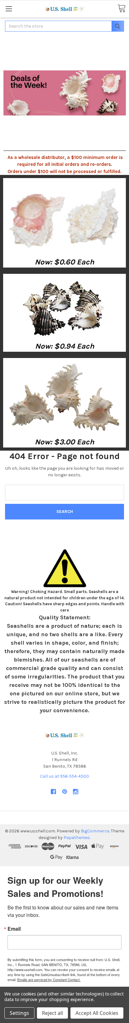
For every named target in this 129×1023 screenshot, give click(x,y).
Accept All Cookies (96, 1013)
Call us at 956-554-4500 (64, 776)
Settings (19, 1013)
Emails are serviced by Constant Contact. (48, 979)
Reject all (52, 1013)
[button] (65, 217)
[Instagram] (75, 791)
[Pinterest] (65, 791)
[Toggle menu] (8, 8)
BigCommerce (95, 831)
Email (14, 928)
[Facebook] (53, 791)
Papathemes (77, 837)
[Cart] (121, 9)
